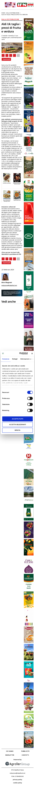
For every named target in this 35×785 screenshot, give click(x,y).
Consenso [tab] (5, 359)
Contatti (25, 755)
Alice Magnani (6, 282)
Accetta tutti (17, 419)
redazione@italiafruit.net (9, 285)
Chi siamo (9, 751)
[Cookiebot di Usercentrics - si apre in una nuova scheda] (20, 353)
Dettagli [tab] (15, 359)
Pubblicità (25, 751)
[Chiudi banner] (32, 353)
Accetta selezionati (17, 424)
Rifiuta (17, 430)
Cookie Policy (17, 783)
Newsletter (9, 755)
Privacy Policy (17, 779)
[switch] (30, 398)
